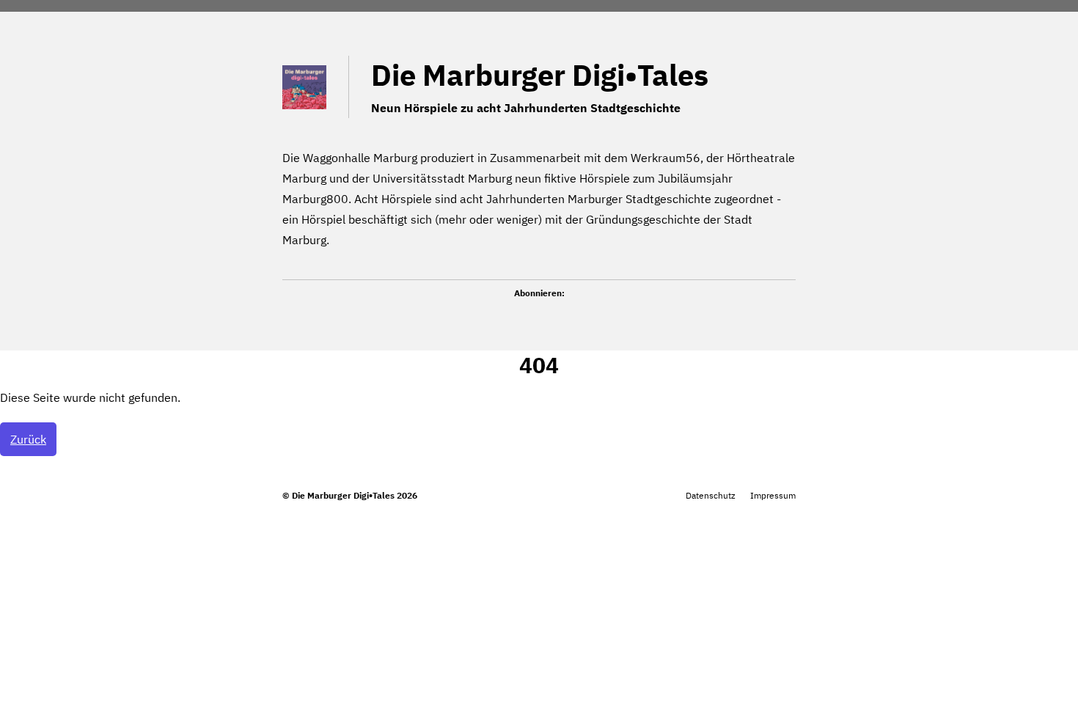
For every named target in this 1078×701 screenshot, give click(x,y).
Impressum (773, 495)
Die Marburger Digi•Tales (539, 75)
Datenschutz (711, 495)
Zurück (28, 439)
